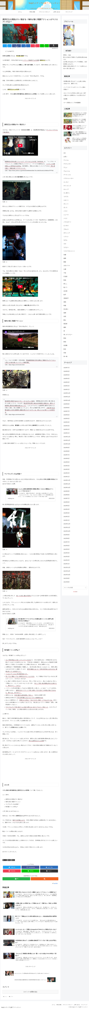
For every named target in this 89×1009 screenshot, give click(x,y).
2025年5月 (67, 418)
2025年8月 (67, 407)
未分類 (65, 291)
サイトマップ (84, 1004)
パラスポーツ (67, 222)
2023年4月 (67, 509)
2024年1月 (67, 476)
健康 (65, 258)
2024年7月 (67, 455)
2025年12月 (67, 393)
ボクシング (67, 233)
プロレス (66, 229)
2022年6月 (67, 545)
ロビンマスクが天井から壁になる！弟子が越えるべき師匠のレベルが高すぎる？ (75, 94)
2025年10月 (67, 400)
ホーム (53, 1004)
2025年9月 (67, 404)
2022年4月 (67, 553)
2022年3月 (67, 556)
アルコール (67, 171)
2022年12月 (67, 524)
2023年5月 (67, 505)
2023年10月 (67, 487)
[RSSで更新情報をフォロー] (44, 878)
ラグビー (66, 247)
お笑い (65, 156)
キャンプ (66, 189)
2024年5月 (67, 462)
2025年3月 (67, 425)
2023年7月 (67, 498)
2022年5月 (67, 549)
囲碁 (65, 262)
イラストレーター (69, 178)
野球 (65, 338)
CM (64, 153)
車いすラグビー (68, 334)
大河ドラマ (67, 265)
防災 (65, 349)
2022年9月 (67, 534)
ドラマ (65, 211)
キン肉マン (67, 193)
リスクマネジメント (69, 251)
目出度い (66, 309)
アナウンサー (67, 164)
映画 (65, 280)
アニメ (65, 167)
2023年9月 (67, 491)
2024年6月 (67, 458)
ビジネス (66, 225)
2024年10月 (67, 444)
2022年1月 (67, 563)
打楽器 (65, 276)
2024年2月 (67, 473)
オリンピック (67, 185)
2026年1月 (67, 389)
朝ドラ (65, 287)
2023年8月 (67, 494)
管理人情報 (58, 1004)
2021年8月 (67, 582)
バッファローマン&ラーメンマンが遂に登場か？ (75, 88)
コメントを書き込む (30, 992)
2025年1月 (67, 433)
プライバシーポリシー (68, 1004)
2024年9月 (67, 447)
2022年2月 (67, 560)
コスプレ (66, 196)
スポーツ (66, 200)
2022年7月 (67, 542)
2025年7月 (67, 411)
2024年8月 (67, 451)
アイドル (66, 160)
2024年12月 (67, 436)
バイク (65, 218)
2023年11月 (67, 484)
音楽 (65, 352)
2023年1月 (67, 520)
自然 (65, 316)
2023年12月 (67, 480)
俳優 (65, 254)
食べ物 (65, 356)
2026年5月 (67, 375)
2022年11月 (67, 527)
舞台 (65, 320)
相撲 (65, 313)
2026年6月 (67, 371)
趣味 (65, 327)
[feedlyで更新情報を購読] (16, 878)
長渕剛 (65, 99)
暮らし (65, 283)
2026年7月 (67, 367)
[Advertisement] (30, 109)
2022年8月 (67, 538)
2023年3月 (67, 513)
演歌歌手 (66, 298)
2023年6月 (67, 502)
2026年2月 (67, 386)
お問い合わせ (77, 1004)
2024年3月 (67, 469)
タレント (66, 204)
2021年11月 (67, 571)
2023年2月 (67, 516)
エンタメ (66, 182)
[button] (85, 587)
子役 (65, 273)
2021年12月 (67, 567)
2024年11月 (67, 440)
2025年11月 (67, 396)
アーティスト (67, 174)
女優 (65, 269)
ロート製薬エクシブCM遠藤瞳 (72, 102)
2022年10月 (67, 531)
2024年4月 (67, 465)
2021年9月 (67, 578)
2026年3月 (67, 382)
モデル (65, 240)
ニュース (66, 214)
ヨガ (65, 243)
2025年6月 (67, 415)
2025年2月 (67, 429)
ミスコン (66, 236)
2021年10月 (67, 574)
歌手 (65, 294)
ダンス (65, 207)
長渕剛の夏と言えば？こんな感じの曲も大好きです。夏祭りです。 (75, 82)
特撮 (65, 305)
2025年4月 (67, 422)
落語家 (65, 323)
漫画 (65, 302)
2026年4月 (67, 378)
